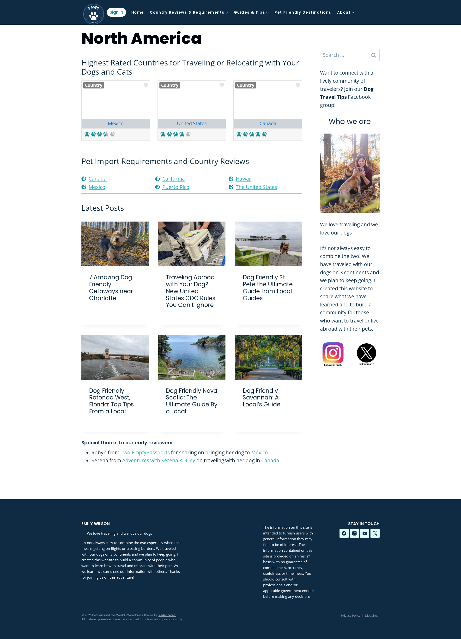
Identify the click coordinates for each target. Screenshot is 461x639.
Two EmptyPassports (145, 452)
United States (192, 123)
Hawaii (243, 178)
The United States (256, 187)
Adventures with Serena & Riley (158, 460)
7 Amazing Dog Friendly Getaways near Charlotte (111, 287)
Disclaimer (372, 615)
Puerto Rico (175, 187)
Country (93, 85)
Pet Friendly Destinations (302, 12)
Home (137, 12)
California (173, 178)
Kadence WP (167, 615)
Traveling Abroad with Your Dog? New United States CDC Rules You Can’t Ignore (190, 291)
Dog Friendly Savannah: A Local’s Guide (261, 398)
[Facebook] (344, 533)
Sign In (116, 12)
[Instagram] (354, 533)
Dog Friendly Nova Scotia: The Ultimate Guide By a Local (192, 401)
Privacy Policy (350, 615)
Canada (268, 123)
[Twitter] (375, 533)
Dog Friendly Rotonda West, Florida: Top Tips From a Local (111, 401)
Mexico (116, 123)
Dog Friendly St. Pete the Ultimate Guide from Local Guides (268, 287)
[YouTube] (364, 533)
